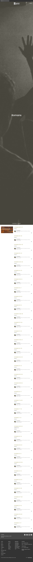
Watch (2, 544)
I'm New (9, 542)
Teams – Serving (17, 548)
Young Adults (17, 544)
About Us (9, 546)
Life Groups (16, 545)
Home (2, 541)
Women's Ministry (17, 546)
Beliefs (9, 548)
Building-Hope (3, 550)
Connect (2, 547)
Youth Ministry (17, 543)
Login (15, 557)
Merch (9, 543)
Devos (9, 545)
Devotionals (14, 223)
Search (2, 554)
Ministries (16, 541)
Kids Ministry (16, 542)
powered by (28, 558)
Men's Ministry (17, 547)
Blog (9, 544)
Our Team (9, 547)
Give (1, 548)
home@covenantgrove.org (28, 544)
